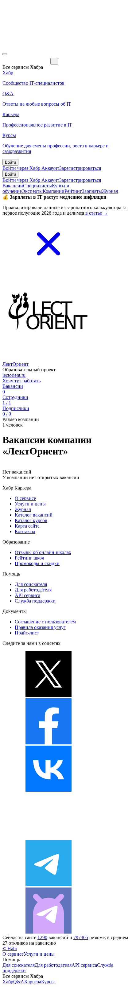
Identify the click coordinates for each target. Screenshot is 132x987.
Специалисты (37, 185)
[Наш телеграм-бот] (48, 931)
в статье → (96, 213)
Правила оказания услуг (40, 627)
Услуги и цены (30, 503)
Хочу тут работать (21, 380)
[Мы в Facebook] (48, 742)
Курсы (48, 981)
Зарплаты (92, 191)
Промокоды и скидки (37, 563)
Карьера (32, 981)
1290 (42, 937)
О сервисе (25, 498)
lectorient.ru (13, 375)
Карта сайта (27, 526)
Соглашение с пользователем (45, 621)
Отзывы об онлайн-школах (43, 552)
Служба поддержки (35, 600)
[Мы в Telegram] (48, 884)
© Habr (9, 948)
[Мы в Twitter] (48, 695)
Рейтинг (73, 191)
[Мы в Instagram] (48, 837)
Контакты (25, 531)
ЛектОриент (15, 364)
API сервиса (27, 595)
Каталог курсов (31, 520)
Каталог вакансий (33, 514)
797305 (80, 937)
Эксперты (32, 191)
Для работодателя (33, 589)
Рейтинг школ (29, 557)
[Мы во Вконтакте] (48, 790)
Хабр (7, 981)
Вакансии (12, 185)
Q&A (18, 981)
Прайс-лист (27, 632)
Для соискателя (31, 584)
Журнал (110, 191)
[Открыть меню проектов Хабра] (4, 54)
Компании (53, 191)
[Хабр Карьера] (26, 61)
